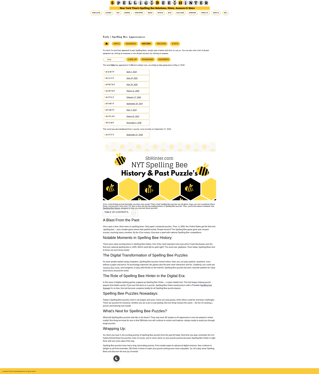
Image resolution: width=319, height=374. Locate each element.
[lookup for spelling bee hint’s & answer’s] (106, 43)
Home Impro (139, 13)
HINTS (117, 44)
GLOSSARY (108, 13)
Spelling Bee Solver (111, 208)
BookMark (192, 13)
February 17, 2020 (133, 97)
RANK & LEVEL (96, 13)
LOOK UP (132, 59)
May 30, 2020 (132, 85)
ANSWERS (131, 44)
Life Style (160, 13)
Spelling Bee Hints (111, 268)
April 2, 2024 (131, 72)
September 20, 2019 (134, 104)
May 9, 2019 (131, 110)
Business (127, 13)
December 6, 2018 (133, 123)
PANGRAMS (147, 59)
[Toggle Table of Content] (132, 213)
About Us (216, 13)
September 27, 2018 (134, 135)
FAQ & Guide (180, 13)
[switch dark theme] (116, 358)
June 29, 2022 (132, 78)
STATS (175, 44)
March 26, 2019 (132, 117)
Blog (169, 13)
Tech (118, 13)
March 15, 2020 (132, 91)
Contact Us (204, 13)
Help (225, 13)
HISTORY (146, 44)
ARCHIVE (161, 44)
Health (150, 13)
